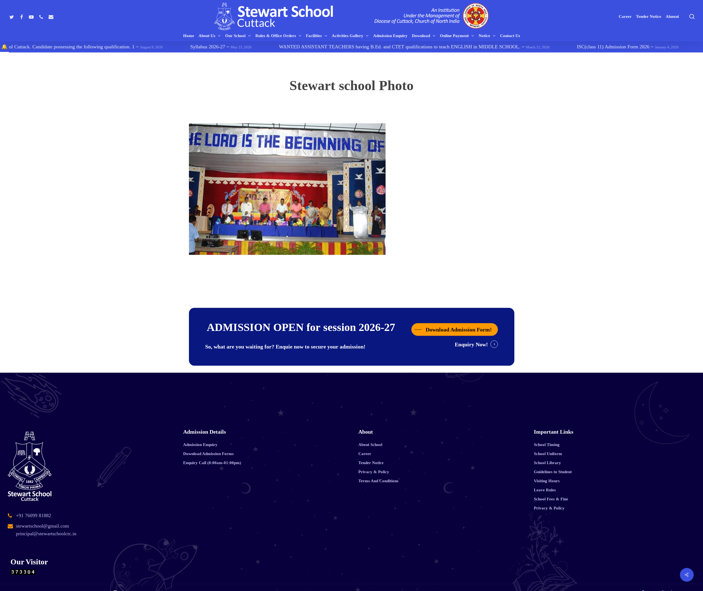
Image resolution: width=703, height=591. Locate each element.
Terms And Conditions (378, 481)
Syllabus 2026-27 (175, 46)
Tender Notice (371, 463)
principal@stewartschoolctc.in (46, 533)
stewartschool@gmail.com (42, 526)
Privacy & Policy (373, 472)
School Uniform (548, 453)
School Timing (547, 444)
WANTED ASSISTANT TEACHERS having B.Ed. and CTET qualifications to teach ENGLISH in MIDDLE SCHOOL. (369, 46)
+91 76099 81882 (33, 515)
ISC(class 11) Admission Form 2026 (582, 46)
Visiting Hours (547, 481)
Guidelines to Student (553, 472)
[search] (692, 16)
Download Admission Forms (208, 453)
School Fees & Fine (551, 499)
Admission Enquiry (200, 444)
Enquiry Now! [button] (471, 344)
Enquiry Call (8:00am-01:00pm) (212, 463)
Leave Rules (545, 490)
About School (370, 444)
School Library (547, 463)
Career (364, 453)
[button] (455, 329)
